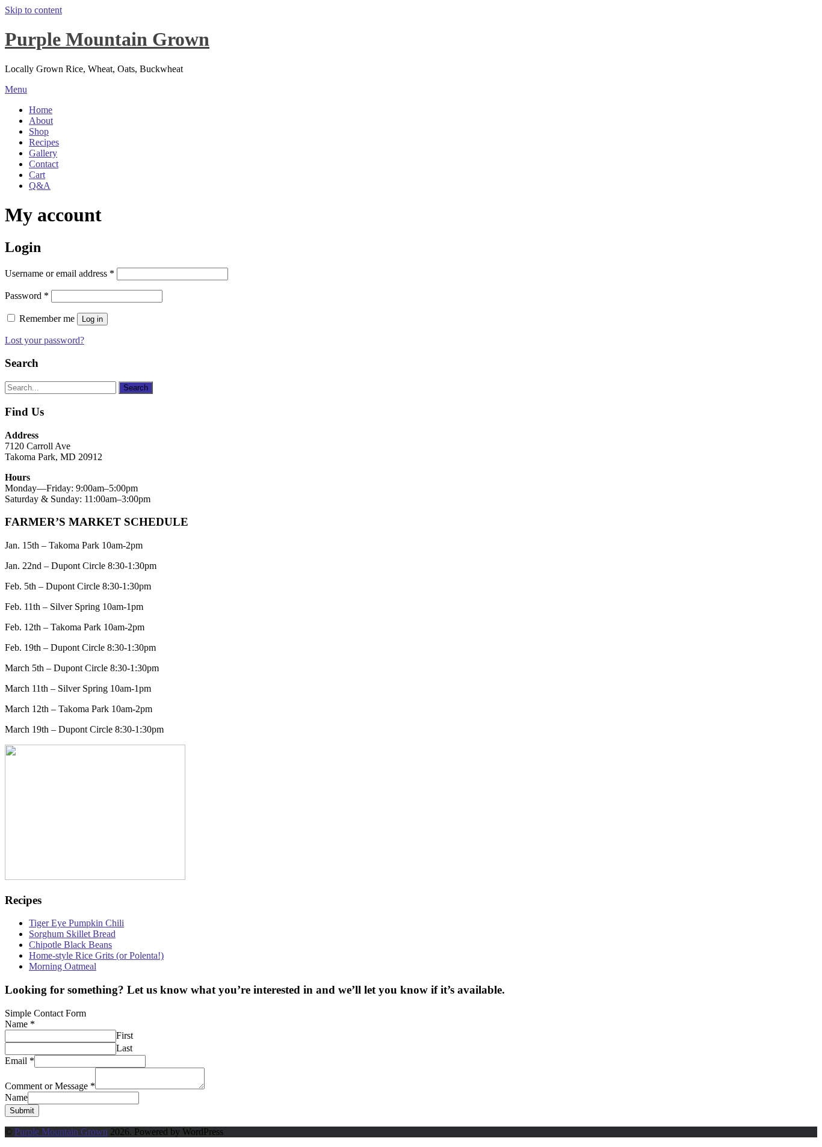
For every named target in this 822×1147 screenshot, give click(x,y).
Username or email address (59, 273)
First (124, 1035)
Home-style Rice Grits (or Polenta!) (96, 955)
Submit (22, 1110)
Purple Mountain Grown (107, 39)
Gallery (43, 153)
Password (27, 296)
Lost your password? (44, 340)
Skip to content (33, 10)
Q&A (40, 185)
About (41, 120)
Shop (39, 131)
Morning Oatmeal (62, 966)
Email (19, 1061)
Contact (43, 164)
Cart (37, 175)
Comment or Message (50, 1086)
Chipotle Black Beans (70, 944)
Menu (16, 89)
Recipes (44, 142)
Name (20, 1024)
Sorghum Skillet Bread (72, 934)
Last (124, 1048)
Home (40, 110)
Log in (92, 319)
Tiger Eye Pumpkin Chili (76, 923)
